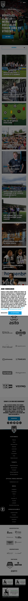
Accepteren (15, 312)
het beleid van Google (15, 309)
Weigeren (4, 312)
